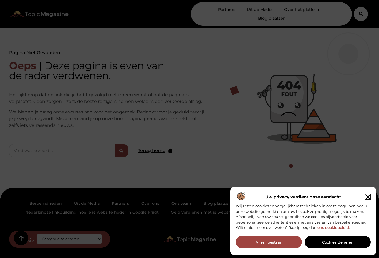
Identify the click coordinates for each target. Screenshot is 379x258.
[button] (368, 197)
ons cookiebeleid (333, 227)
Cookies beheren (337, 242)
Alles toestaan (269, 242)
